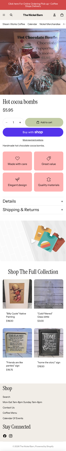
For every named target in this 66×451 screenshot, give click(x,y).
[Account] (54, 15)
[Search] (11, 15)
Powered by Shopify (44, 446)
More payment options (33, 140)
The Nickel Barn (27, 446)
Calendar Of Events (13, 418)
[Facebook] (5, 436)
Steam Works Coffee (14, 24)
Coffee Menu (10, 412)
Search (6, 396)
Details (9, 201)
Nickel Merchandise (50, 24)
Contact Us (9, 407)
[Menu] (4, 15)
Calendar (32, 24)
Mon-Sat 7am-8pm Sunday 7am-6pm (22, 402)
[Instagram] (11, 436)
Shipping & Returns (21, 209)
